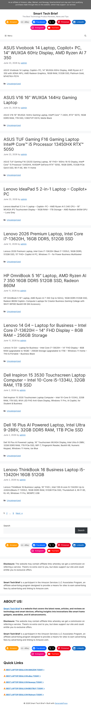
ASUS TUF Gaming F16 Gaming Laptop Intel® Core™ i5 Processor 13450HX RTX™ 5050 (43, 144)
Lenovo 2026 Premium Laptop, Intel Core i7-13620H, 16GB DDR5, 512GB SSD (43, 236)
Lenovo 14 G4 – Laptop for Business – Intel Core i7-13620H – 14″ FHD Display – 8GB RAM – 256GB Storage (45, 330)
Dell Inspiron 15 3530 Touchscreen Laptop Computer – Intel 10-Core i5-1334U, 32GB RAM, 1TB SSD (44, 380)
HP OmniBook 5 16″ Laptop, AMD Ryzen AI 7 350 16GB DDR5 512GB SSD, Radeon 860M (45, 280)
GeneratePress (61, 703)
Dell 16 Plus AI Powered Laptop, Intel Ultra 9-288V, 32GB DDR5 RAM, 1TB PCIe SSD (44, 427)
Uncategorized (14, 84)
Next (19, 513)
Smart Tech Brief (45, 13)
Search (7, 526)
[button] (85, 35)
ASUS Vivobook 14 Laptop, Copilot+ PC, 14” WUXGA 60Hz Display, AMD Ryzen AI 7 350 (45, 52)
